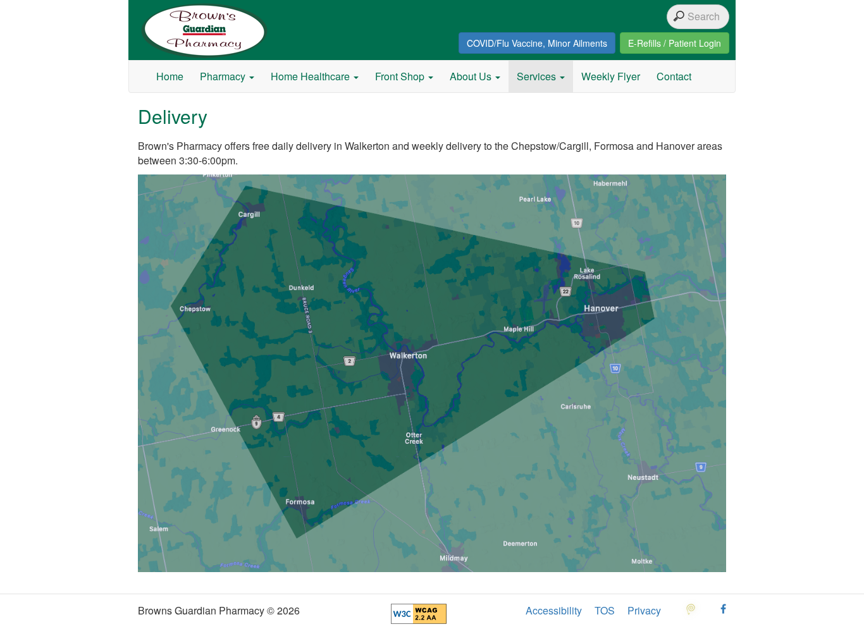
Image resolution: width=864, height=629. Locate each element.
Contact (674, 76)
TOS (605, 611)
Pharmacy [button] (224, 76)
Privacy (644, 611)
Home (169, 76)
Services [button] (538, 76)
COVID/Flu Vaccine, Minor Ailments (537, 43)
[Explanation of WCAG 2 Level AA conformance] (419, 612)
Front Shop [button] (401, 76)
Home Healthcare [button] (311, 76)
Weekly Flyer (610, 76)
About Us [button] (472, 76)
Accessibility (554, 611)
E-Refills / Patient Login (674, 43)
